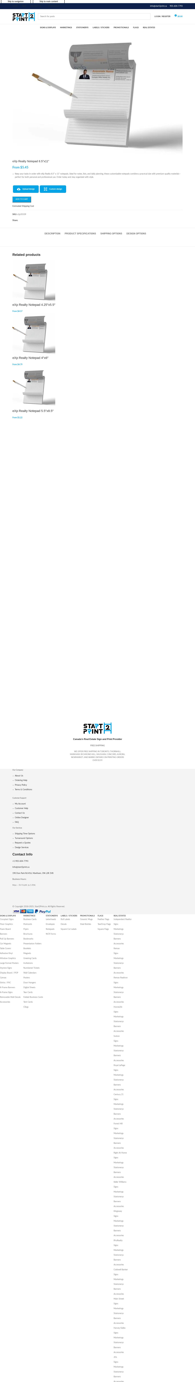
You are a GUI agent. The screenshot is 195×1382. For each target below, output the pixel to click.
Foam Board (5, 929)
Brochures (27, 934)
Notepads (50, 929)
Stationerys (119, 934)
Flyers (26, 929)
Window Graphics (8, 958)
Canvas (3, 978)
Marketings (118, 929)
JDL (115, 1357)
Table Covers (5, 949)
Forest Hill (118, 1124)
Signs (116, 924)
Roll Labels (65, 919)
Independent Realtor (123, 919)
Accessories (5, 1002)
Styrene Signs (6, 968)
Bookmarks (28, 939)
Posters (26, 978)
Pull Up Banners (7, 939)
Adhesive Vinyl (6, 953)
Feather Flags (103, 919)
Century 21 (118, 1095)
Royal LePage (119, 1065)
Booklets (27, 949)
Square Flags (103, 929)
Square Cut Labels (69, 929)
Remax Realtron (121, 978)
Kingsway (118, 1211)
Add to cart (22, 199)
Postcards (27, 924)
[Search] (147, 16)
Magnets (27, 953)
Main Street (119, 1299)
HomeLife (118, 1007)
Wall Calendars (29, 973)
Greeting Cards (30, 958)
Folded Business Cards (33, 997)
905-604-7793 (176, 6)
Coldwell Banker (121, 1270)
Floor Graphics (6, 924)
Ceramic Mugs (86, 919)
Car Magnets (5, 944)
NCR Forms (51, 934)
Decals (64, 924)
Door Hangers (29, 983)
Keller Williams (120, 1182)
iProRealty (118, 1241)
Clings (26, 1007)
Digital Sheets (29, 988)
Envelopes (50, 924)
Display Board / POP (9, 973)
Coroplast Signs (7, 919)
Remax (117, 949)
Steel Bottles (85, 924)
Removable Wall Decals (10, 997)
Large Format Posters (9, 963)
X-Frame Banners (7, 988)
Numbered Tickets (31, 968)
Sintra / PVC (5, 983)
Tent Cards (28, 1002)
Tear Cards (28, 992)
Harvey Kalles (119, 1328)
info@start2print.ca (158, 6)
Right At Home (120, 1153)
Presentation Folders (32, 944)
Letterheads (51, 919)
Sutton (117, 1036)
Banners (3, 934)
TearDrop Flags (104, 924)
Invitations (28, 963)
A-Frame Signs (6, 992)
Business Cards (30, 919)
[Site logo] (23, 17)
